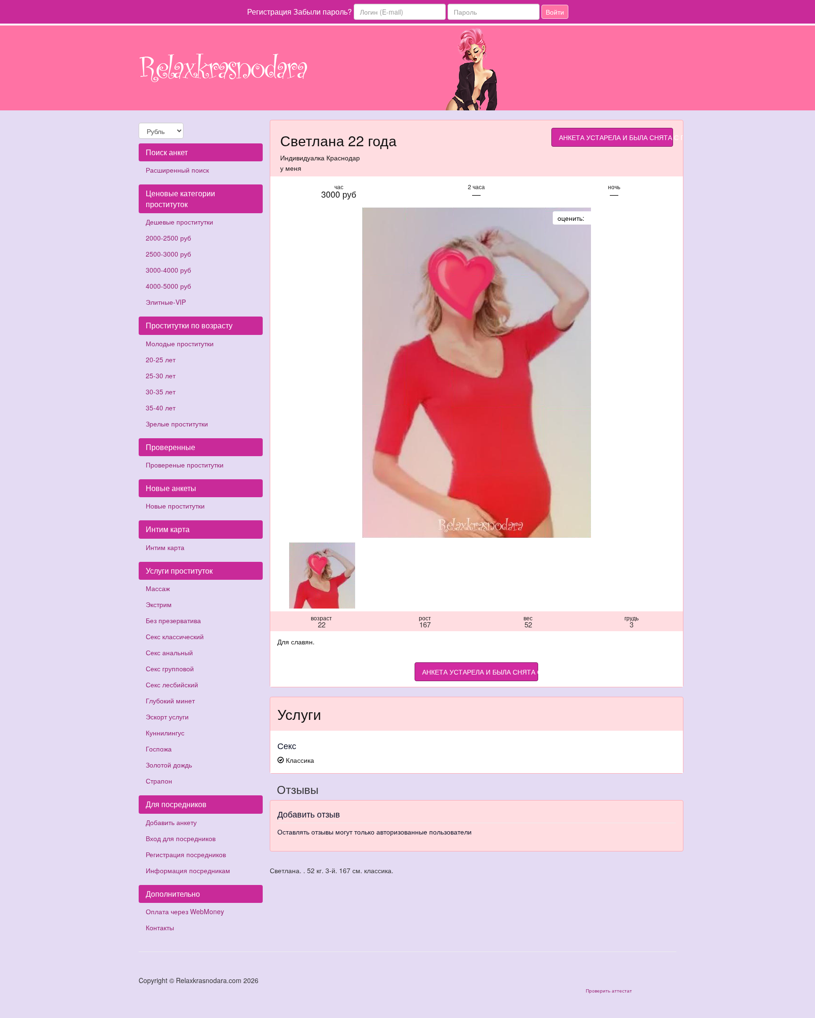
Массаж (158, 588)
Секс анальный (169, 652)
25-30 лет (160, 375)
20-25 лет (160, 359)
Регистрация (269, 11)
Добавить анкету (171, 822)
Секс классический (175, 636)
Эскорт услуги (167, 716)
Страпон (159, 780)
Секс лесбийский (172, 684)
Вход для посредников (181, 838)
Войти (555, 12)
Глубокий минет (170, 700)
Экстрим (159, 604)
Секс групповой (170, 668)
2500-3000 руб (168, 254)
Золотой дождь (169, 764)
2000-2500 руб (168, 237)
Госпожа (159, 748)
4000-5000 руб (168, 286)
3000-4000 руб (168, 270)
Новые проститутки (175, 505)
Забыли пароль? (322, 11)
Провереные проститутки (185, 464)
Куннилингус (165, 732)
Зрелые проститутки (177, 423)
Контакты (160, 927)
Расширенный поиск (177, 170)
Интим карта (165, 547)
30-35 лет (160, 391)
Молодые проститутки (180, 343)
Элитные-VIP (166, 302)
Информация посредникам (188, 870)
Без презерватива (173, 620)
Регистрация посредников (186, 854)
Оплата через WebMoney (185, 911)
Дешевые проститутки (179, 221)
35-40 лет (160, 407)
